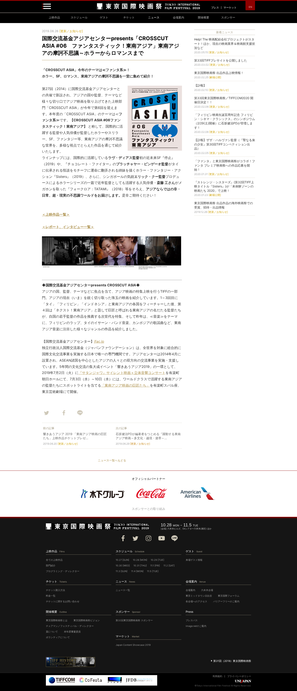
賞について (52, 631)
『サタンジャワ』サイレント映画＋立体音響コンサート (121, 373)
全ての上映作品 (54, 559)
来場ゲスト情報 (194, 559)
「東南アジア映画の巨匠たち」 (125, 385)
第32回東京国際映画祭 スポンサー (134, 620)
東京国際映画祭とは (56, 620)
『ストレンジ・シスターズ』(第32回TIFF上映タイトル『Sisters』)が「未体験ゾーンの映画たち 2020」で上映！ (224, 186)
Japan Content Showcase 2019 (133, 644)
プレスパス (192, 620)
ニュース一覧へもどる (112, 460)
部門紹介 (50, 565)
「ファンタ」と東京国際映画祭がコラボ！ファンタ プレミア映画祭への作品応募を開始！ (224, 165)
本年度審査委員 (72, 631)
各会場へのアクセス (196, 601)
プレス (215, 7)
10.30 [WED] (123, 565)
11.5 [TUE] (153, 571)
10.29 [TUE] (157, 559)
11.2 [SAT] (169, 565)
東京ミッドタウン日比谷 (199, 595)
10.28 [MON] (140, 559)
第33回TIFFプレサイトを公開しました (220, 60)
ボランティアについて (58, 637)
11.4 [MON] (137, 571)
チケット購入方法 (55, 590)
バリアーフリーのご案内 (226, 601)
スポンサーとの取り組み (148, 509)
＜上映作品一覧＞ (56, 214)
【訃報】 (200, 85)
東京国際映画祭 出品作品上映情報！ (219, 73)
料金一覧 (50, 595)
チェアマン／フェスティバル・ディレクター (70, 626)
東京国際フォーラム (228, 595)
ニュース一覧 (123, 590)
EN (250, 6)
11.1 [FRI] (155, 565)
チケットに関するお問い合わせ (62, 601)
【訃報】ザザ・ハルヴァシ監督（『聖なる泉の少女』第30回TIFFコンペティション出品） (224, 144)
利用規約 (217, 676)
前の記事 (48, 428)
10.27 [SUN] (122, 559)
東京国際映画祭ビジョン (86, 620)
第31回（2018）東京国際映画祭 (232, 661)
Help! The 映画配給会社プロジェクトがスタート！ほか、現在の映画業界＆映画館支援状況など (224, 43)
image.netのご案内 (196, 626)
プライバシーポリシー (239, 676)
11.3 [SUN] (121, 571)
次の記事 (121, 428)
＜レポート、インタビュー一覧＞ (68, 227)
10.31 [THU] (140, 565)
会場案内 (190, 590)
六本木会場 (207, 590)
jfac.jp (99, 341)
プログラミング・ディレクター (62, 571)
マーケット (230, 7)
